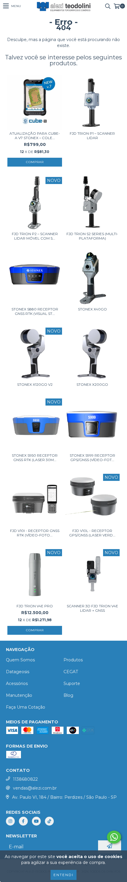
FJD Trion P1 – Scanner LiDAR (92, 135)
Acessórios (17, 683)
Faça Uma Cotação (25, 707)
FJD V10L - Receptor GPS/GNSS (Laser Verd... (92, 532)
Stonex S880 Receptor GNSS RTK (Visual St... (35, 311)
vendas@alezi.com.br (35, 788)
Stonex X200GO (92, 384)
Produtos (73, 660)
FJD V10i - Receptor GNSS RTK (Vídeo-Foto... (34, 532)
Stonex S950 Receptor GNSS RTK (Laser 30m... (35, 457)
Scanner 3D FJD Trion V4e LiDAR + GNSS (92, 608)
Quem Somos (20, 660)
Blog (68, 695)
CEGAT (71, 671)
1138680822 (25, 779)
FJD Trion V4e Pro (35, 606)
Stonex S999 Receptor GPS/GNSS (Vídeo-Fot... (92, 457)
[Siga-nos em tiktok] (49, 821)
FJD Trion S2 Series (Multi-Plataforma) (92, 236)
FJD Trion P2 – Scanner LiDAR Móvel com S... (35, 236)
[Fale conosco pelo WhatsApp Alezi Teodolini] (114, 837)
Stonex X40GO (92, 309)
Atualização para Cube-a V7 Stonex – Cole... (34, 135)
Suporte (72, 683)
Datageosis (17, 671)
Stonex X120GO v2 (35, 384)
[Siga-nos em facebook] (23, 821)
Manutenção (19, 695)
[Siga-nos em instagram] (10, 821)
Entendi (63, 875)
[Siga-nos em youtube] (36, 821)
